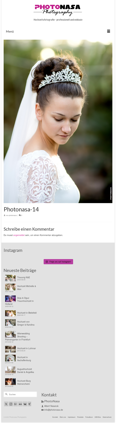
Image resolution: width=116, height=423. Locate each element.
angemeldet (19, 235)
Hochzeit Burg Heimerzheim (24, 382)
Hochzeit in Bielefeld (27, 312)
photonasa (13, 215)
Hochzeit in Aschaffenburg (24, 359)
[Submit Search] (6, 394)
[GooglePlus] (15, 404)
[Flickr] (20, 404)
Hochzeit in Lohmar (26, 348)
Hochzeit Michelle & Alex (26, 288)
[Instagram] (11, 404)
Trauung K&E (23, 277)
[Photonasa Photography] (58, 10)
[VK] (25, 404)
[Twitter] (6, 404)
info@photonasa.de (53, 409)
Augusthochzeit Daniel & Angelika (25, 370)
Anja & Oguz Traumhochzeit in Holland (19, 300)
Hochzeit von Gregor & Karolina (25, 323)
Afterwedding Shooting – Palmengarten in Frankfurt (17, 336)
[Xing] (29, 404)
